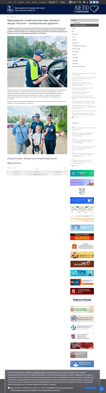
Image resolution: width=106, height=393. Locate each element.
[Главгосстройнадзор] (82, 309)
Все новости (76, 165)
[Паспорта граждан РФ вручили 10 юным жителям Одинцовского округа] (58, 174)
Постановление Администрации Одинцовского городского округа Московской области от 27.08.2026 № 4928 (83, 141)
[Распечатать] (37, 168)
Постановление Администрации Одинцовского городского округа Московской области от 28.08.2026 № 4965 (83, 155)
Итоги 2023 (75, 60)
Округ (10, 2)
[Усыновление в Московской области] (82, 364)
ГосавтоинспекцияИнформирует (41, 158)
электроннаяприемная (75, 2)
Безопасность (43, 2)
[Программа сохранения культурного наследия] (82, 182)
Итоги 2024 (75, 63)
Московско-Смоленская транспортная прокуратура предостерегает (81, 92)
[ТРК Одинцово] (82, 273)
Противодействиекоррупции (53, 2)
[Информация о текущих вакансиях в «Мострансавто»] (82, 255)
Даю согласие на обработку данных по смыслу (41, 389)
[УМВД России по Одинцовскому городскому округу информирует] (82, 236)
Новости (13, 16)
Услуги (28, 2)
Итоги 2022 (75, 57)
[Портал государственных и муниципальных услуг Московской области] (82, 246)
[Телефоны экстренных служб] (82, 345)
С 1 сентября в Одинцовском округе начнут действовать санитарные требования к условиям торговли (84, 97)
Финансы (34, 2)
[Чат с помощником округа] (101, 388)
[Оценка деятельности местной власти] (82, 209)
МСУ (15, 2)
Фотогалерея (75, 51)
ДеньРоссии (15, 163)
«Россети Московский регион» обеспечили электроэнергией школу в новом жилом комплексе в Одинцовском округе (84, 107)
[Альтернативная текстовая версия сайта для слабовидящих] (84, 2)
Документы (21, 2)
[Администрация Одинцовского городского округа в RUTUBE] (87, 2)
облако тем (76, 117)
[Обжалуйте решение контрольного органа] (82, 200)
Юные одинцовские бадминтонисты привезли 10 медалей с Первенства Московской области (83, 114)
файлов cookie (39, 372)
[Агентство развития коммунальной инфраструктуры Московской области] (82, 336)
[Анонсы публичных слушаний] (82, 227)
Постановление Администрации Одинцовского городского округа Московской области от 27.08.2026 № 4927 (83, 135)
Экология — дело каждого (78, 66)
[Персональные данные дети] (82, 327)
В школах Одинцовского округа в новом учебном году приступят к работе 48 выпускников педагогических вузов (84, 79)
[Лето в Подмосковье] (80, 8)
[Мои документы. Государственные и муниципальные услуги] (82, 264)
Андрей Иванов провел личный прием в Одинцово (84, 110)
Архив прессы (76, 22)
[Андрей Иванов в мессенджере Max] (97, 2)
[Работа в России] (82, 300)
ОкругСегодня (16, 158)
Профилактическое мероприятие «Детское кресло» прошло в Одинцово (82, 88)
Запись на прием (63, 2)
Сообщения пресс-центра (79, 25)
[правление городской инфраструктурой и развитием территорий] (82, 218)
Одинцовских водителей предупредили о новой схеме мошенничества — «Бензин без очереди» (83, 102)
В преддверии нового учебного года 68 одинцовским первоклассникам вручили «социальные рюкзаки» (82, 84)
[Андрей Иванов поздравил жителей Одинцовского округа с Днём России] (16, 174)
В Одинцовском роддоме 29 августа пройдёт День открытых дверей (84, 74)
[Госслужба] (82, 191)
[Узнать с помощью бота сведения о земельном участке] (82, 173)
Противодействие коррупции (79, 45)
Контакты (74, 54)
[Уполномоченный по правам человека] (82, 318)
